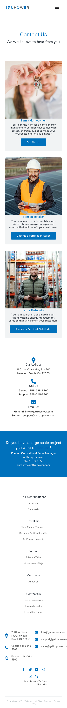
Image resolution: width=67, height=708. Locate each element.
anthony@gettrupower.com (33, 465)
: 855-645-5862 (33, 390)
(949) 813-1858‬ (33, 461)
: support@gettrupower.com (33, 415)
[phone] (36, 676)
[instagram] (43, 669)
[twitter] (30, 669)
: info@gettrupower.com (33, 411)
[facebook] (23, 669)
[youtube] (36, 669)
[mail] (30, 676)
